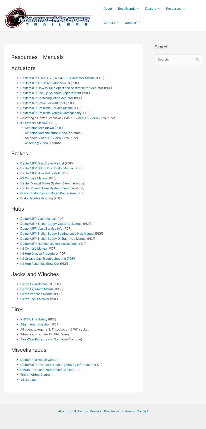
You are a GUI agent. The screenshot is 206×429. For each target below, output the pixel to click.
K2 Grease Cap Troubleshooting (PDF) (47, 259)
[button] (137, 9)
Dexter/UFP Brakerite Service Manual (46, 108)
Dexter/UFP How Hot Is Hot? (40, 173)
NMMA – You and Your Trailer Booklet (47, 370)
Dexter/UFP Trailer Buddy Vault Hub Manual (51, 224)
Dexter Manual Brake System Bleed (45, 183)
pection (45, 324)
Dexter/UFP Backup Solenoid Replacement (50, 93)
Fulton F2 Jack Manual (36, 284)
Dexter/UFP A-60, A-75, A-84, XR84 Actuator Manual (57, 78)
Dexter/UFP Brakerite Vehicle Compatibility (50, 113)
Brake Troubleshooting (36, 198)
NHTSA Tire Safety (33, 319)
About (108, 8)
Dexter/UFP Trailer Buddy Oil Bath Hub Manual (53, 239)
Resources (173, 8)
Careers (109, 23)
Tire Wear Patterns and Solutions (43, 339)
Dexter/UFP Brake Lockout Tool (42, 103)
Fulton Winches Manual (36, 294)
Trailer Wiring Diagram (36, 375)
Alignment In (29, 324)
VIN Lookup (28, 380)
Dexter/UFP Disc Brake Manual (42, 163)
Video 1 (80, 118)
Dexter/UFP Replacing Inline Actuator (46, 98)
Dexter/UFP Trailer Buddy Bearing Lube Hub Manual (57, 233)
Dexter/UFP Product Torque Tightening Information (56, 365)
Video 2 (95, 118)
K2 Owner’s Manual (33, 123)
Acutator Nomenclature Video (46, 133)
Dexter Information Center (39, 360)
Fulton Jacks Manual (34, 299)
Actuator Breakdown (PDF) (44, 128)
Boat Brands (126, 8)
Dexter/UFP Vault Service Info (41, 228)
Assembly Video (36, 143)
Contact (130, 23)
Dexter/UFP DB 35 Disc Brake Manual (47, 168)
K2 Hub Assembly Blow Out (39, 264)
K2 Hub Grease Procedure (39, 253)
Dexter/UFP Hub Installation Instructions (48, 244)
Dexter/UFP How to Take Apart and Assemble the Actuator (61, 88)
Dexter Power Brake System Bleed (45, 188)
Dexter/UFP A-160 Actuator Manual (45, 83)
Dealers (150, 8)
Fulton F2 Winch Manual (37, 289)
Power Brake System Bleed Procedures (48, 193)
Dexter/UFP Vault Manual (38, 219)
